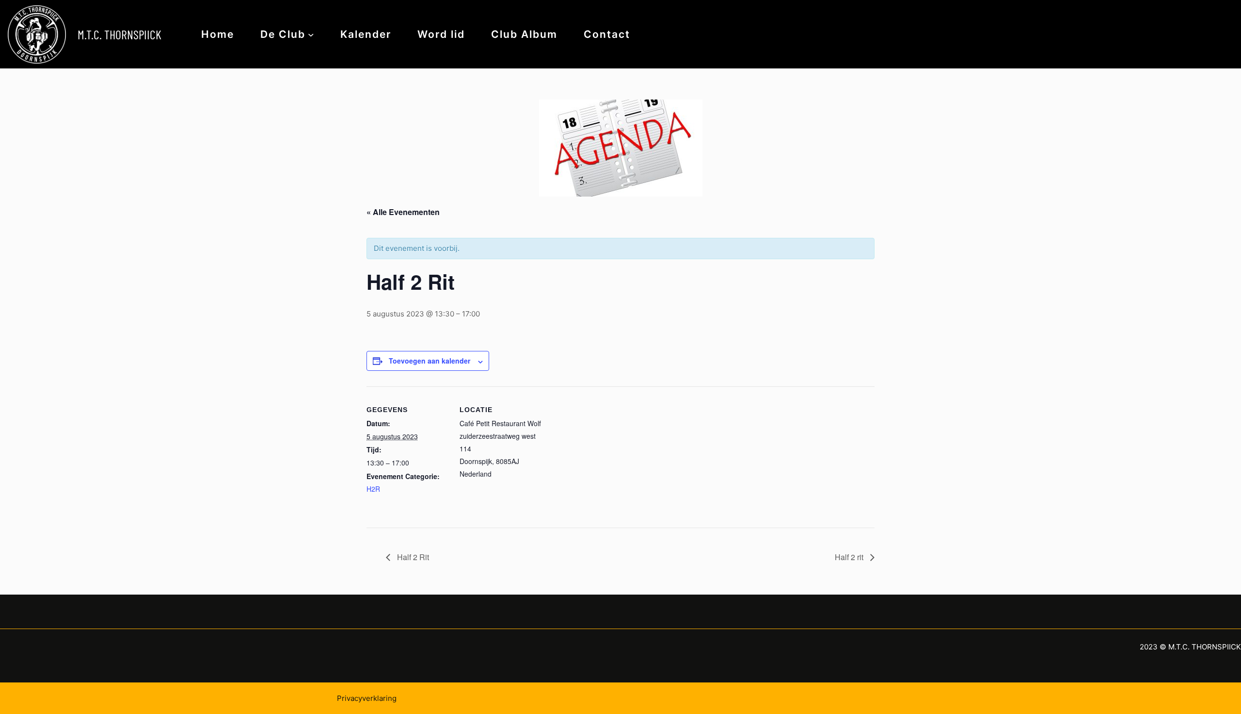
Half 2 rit (850, 557)
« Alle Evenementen (403, 211)
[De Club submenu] (311, 34)
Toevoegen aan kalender (429, 360)
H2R (373, 489)
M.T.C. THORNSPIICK (119, 34)
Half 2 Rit (412, 557)
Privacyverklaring (367, 698)
